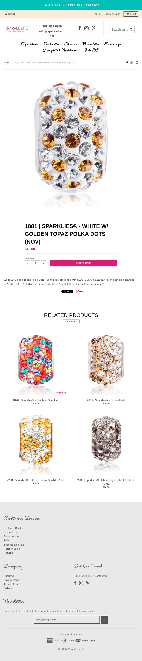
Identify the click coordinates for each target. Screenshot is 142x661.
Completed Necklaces (60, 50)
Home (6, 63)
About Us (9, 575)
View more (71, 321)
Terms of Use (11, 583)
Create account (112, 14)
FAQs (7, 540)
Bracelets (91, 44)
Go (104, 619)
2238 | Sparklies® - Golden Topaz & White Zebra (36, 480)
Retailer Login (12, 548)
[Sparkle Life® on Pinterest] (93, 28)
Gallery (8, 588)
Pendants (51, 44)
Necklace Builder (13, 528)
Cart (133, 14)
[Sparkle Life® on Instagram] (86, 28)
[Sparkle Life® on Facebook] (79, 28)
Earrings (112, 44)
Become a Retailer (14, 544)
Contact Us (10, 532)
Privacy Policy (12, 579)
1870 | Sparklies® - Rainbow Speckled (36, 400)
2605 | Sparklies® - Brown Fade (106, 400)
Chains (71, 44)
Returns (8, 552)
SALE (91, 50)
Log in (97, 14)
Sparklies (29, 44)
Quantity (29, 258)
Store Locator (12, 536)
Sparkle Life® (76, 649)
